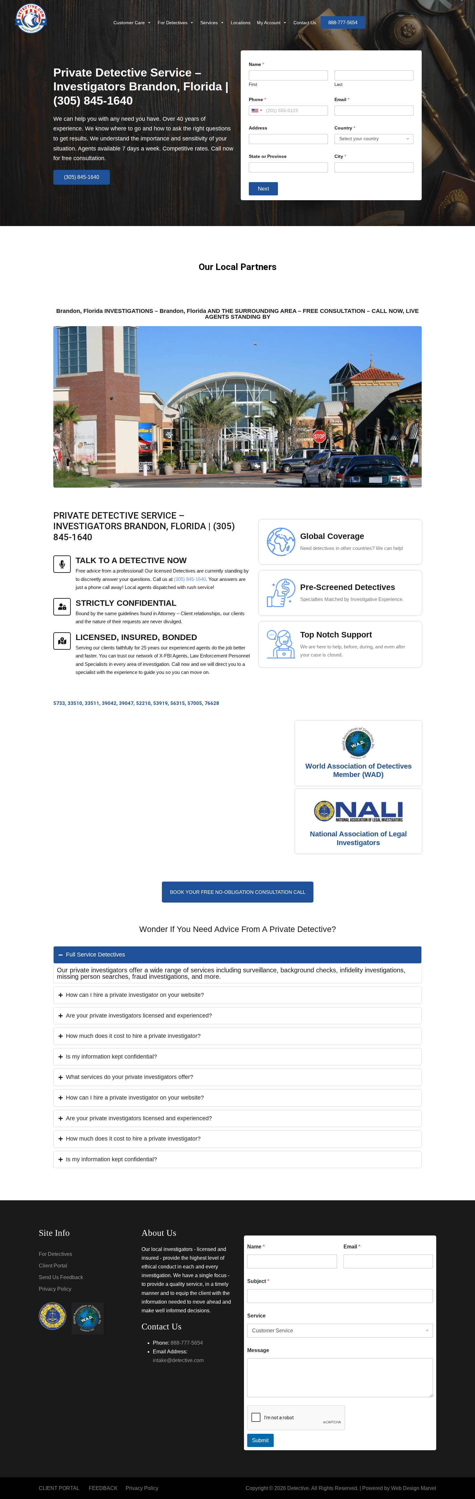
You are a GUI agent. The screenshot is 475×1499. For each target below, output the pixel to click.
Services (209, 22)
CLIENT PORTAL (59, 1488)
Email (341, 99)
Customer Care (129, 22)
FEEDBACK (103, 1488)
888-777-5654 (187, 1343)
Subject (258, 1281)
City (340, 156)
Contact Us (304, 22)
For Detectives (172, 22)
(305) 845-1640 (190, 579)
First (253, 84)
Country (344, 127)
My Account (268, 22)
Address (258, 127)
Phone (257, 99)
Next (263, 189)
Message (258, 1350)
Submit (260, 1440)
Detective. (298, 1488)
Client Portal (53, 1265)
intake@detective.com (178, 1360)
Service (256, 1315)
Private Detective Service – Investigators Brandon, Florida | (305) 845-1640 (140, 86)
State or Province (268, 156)
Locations (240, 22)
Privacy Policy (55, 1289)
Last (338, 84)
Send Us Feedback (61, 1277)
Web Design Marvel (413, 1488)
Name (256, 1246)
